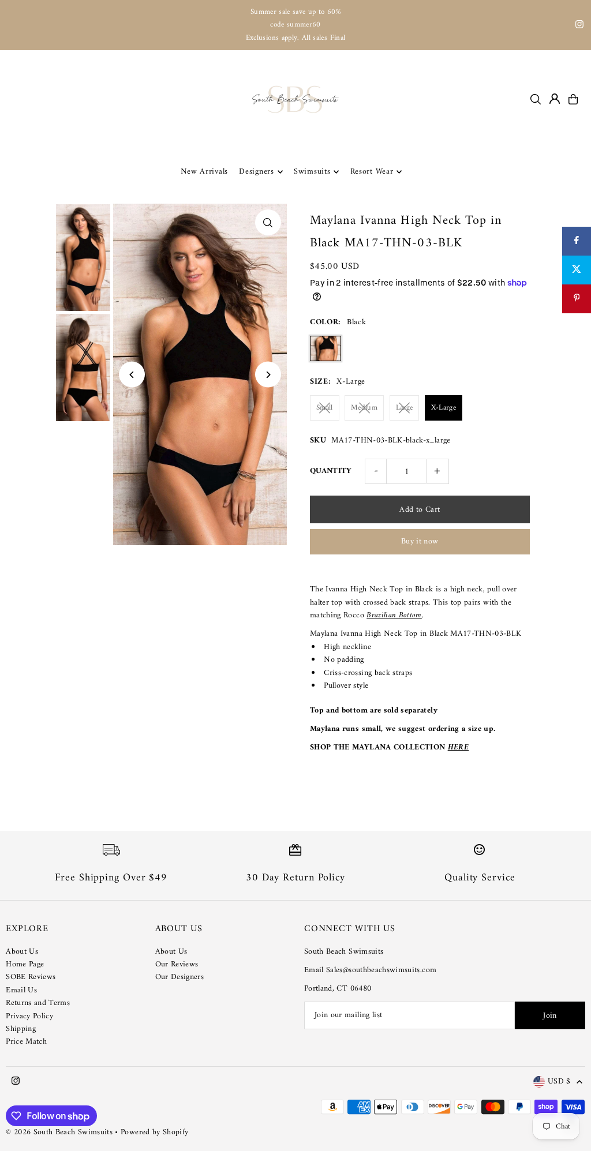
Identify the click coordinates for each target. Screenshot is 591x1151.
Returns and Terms (38, 1003)
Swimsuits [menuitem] (312, 171)
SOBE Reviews (30, 977)
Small (324, 407)
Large (404, 407)
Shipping (21, 1029)
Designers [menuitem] (256, 171)
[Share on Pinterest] (576, 298)
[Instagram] (579, 26)
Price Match (26, 1041)
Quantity (331, 471)
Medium (364, 407)
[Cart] (573, 99)
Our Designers (179, 977)
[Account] (554, 98)
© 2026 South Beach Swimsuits (59, 1132)
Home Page (25, 964)
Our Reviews (177, 964)
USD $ (559, 1082)
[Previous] (132, 375)
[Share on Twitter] (576, 270)
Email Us (21, 990)
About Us (22, 951)
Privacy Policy (29, 1016)
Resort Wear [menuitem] (372, 171)
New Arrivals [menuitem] (204, 171)
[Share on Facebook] (576, 241)
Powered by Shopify (154, 1132)
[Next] (268, 375)
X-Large (443, 407)
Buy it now (420, 541)
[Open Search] (535, 99)
